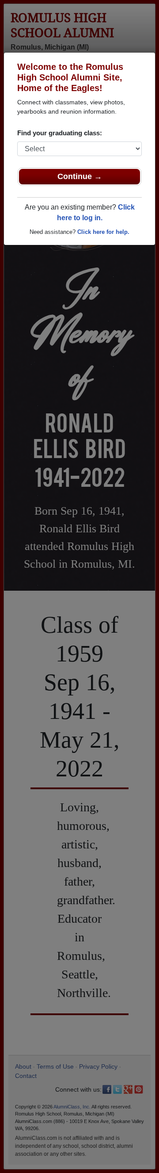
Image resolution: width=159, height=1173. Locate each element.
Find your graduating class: (59, 133)
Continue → (79, 176)
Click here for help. (103, 232)
